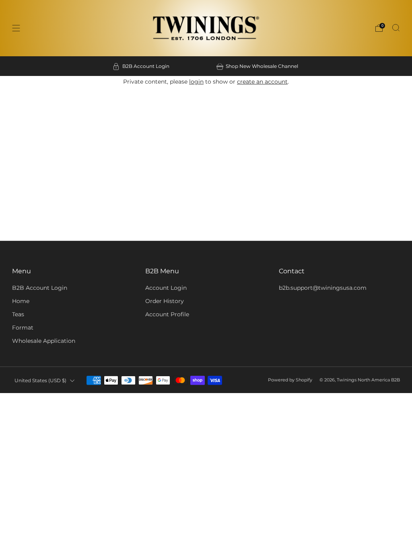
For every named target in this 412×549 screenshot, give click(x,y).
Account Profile (167, 314)
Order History (164, 301)
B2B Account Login (39, 288)
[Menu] (16, 28)
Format (22, 327)
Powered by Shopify (290, 380)
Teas (18, 314)
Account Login (166, 288)
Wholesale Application (43, 341)
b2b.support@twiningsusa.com (323, 288)
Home (20, 301)
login (196, 81)
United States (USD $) (40, 380)
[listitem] (142, 66)
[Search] (396, 28)
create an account (262, 81)
